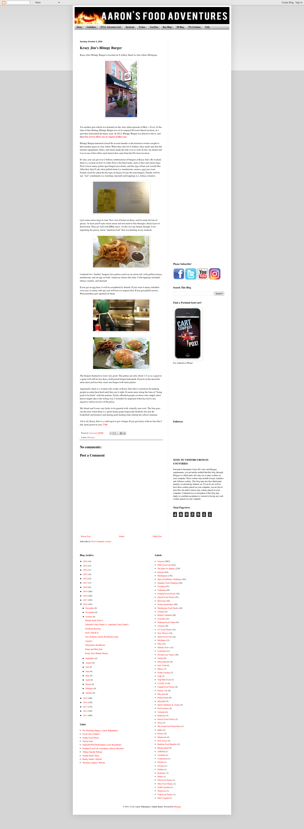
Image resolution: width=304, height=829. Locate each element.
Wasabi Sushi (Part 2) (94, 620)
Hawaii (160, 572)
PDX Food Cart (164, 564)
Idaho (159, 729)
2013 (85, 706)
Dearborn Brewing (93, 628)
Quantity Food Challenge (167, 582)
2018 (85, 595)
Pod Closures (163, 708)
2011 (85, 715)
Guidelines (91, 26)
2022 (85, 578)
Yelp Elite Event (164, 679)
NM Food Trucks (164, 780)
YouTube (154, 26)
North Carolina (163, 672)
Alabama (161, 751)
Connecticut (162, 758)
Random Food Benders (167, 744)
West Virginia (163, 797)
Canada (160, 611)
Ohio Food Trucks (165, 783)
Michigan (91, 437)
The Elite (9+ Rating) (166, 568)
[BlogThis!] (114, 433)
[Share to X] (118, 433)
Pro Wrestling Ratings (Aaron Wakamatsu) (100, 730)
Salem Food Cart (164, 636)
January (89, 692)
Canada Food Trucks (166, 686)
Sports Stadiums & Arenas (168, 704)
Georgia (160, 765)
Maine (160, 776)
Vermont (161, 711)
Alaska (160, 658)
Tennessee (161, 790)
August (89, 662)
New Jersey (162, 740)
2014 (85, 702)
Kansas (160, 733)
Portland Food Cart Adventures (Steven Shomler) (103, 748)
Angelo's (89, 640)
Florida (160, 762)
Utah (159, 676)
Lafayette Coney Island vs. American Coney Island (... (107, 624)
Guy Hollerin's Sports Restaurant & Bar (101, 636)
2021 (85, 582)
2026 (85, 561)
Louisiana (161, 650)
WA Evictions (194, 26)
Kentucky (161, 772)
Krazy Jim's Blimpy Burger (96, 653)
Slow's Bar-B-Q (92, 632)
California (161, 590)
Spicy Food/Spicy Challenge (169, 579)
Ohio (159, 643)
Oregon (160, 561)
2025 (85, 565)
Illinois (160, 668)
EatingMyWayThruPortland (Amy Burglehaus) (102, 744)
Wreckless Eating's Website (94, 762)
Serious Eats (88, 741)
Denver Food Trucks (166, 719)
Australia (161, 755)
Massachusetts (163, 661)
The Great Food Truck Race (168, 726)
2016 (85, 604)
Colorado (161, 618)
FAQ (207, 26)
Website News (163, 647)
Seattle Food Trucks (91, 737)
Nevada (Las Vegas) (165, 654)
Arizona (160, 625)
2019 (85, 591)
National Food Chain (166, 622)
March (88, 684)
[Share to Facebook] (121, 433)
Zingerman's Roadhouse (95, 644)
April (88, 679)
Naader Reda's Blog (91, 755)
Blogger (177, 806)
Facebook (130, 26)
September (90, 658)
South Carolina (163, 787)
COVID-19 (162, 683)
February (90, 688)
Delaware (161, 715)
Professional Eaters (165, 604)
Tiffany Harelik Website (92, 751)
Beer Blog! (167, 26)
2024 (85, 569)
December (90, 608)
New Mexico (162, 633)
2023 (85, 574)
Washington (162, 575)
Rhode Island (163, 747)
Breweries (161, 600)
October (89, 616)
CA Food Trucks (164, 629)
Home (79, 26)
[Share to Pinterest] (124, 433)
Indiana (160, 769)
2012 (85, 710)
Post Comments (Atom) (101, 541)
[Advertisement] (198, 93)
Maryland (161, 701)
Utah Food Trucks (165, 794)
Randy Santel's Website (92, 759)
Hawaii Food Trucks (166, 597)
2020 (85, 587)
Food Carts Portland (91, 733)
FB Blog (180, 26)
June (88, 671)
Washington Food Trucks (167, 608)
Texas (159, 722)
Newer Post (86, 536)
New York (161, 665)
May (88, 675)
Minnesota (161, 737)
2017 (85, 599)
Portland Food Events (166, 593)
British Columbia (164, 615)
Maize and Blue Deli (93, 649)
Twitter (142, 26)
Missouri (161, 694)
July (88, 666)
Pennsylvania (163, 697)
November (90, 612)
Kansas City (162, 690)
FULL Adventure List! (111, 26)
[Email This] (111, 433)
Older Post (157, 536)
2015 (85, 698)
